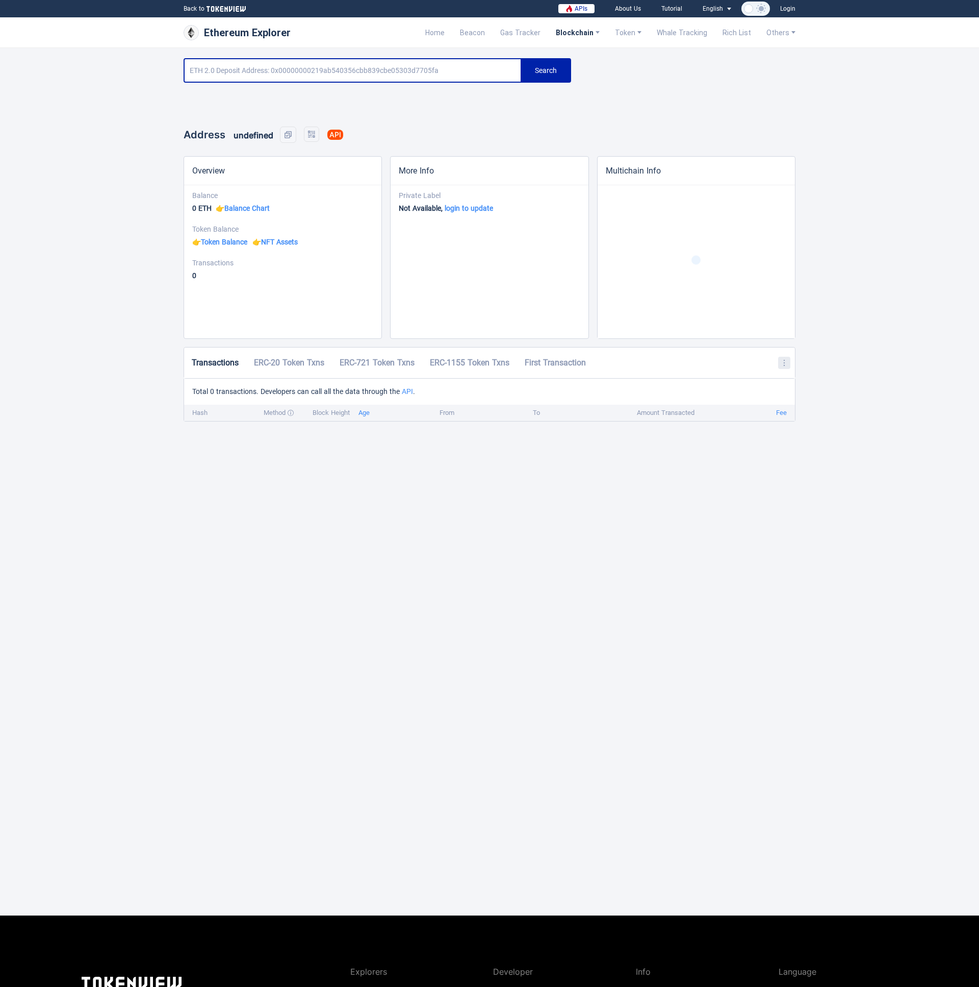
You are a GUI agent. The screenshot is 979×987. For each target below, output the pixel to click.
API (407, 391)
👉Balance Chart (243, 208)
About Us (628, 8)
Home (435, 33)
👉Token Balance (219, 242)
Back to (194, 8)
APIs (580, 8)
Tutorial (671, 8)
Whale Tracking (682, 33)
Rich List (737, 33)
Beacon (472, 33)
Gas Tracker (520, 33)
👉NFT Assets (275, 242)
